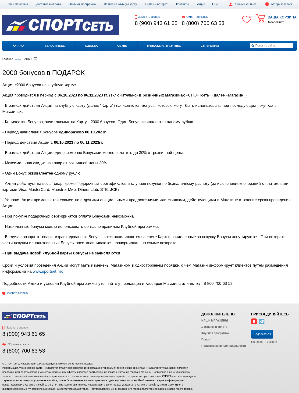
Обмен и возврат (156, 4)
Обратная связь (197, 16)
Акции (201, 4)
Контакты (182, 4)
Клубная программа (82, 4)
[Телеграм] (261, 323)
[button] (215, 4)
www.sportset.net (48, 271)
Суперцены (210, 45)
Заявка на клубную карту (120, 4)
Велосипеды (55, 45)
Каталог (19, 45)
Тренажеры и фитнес (164, 45)
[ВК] (254, 323)
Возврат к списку (16, 293)
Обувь (122, 45)
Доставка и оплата (48, 4)
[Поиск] (253, 46)
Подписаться (262, 334)
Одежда (91, 45)
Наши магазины (17, 4)
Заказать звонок (149, 16)
